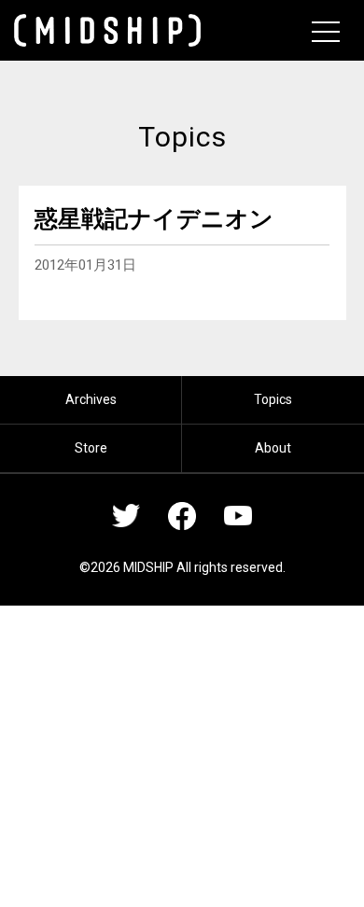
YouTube (238, 516)
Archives (91, 399)
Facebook (182, 516)
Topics (273, 399)
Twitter (126, 516)
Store (91, 447)
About (273, 447)
